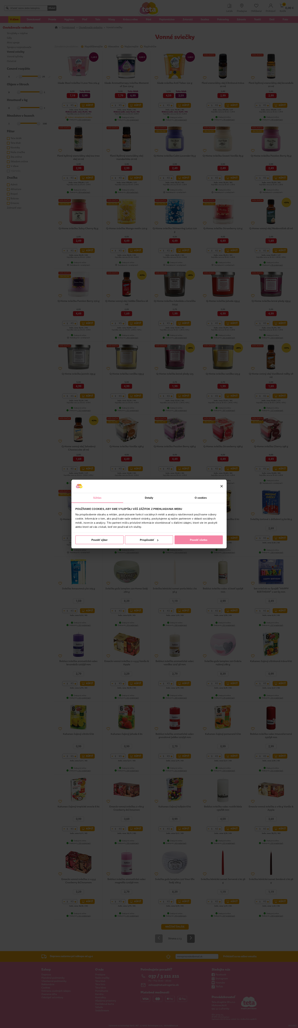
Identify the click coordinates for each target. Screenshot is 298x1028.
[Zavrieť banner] (221, 486)
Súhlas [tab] (97, 497)
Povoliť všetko (198, 539)
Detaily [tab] (149, 497)
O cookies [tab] (201, 497)
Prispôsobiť (147, 539)
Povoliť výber (99, 539)
